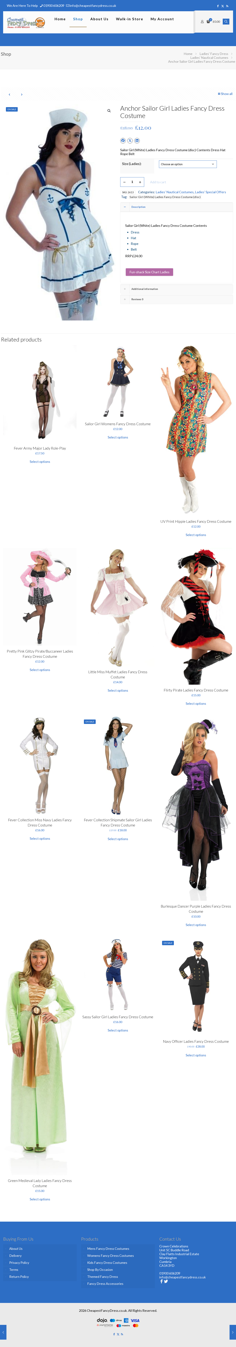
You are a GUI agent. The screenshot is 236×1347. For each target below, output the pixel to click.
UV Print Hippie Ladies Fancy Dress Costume (195, 521)
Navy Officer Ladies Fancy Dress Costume (196, 1041)
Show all (226, 94)
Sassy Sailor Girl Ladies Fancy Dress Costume (117, 1017)
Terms (13, 1270)
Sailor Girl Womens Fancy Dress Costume (118, 424)
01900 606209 (53, 6)
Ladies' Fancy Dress (213, 54)
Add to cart (158, 182)
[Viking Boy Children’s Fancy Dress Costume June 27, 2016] (3, 1332)
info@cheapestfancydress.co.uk (93, 6)
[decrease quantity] (124, 182)
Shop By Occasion (100, 1270)
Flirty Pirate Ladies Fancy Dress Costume (196, 690)
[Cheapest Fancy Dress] (26, 22)
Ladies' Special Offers (210, 192)
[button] (109, 111)
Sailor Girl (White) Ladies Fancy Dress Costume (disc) (165, 197)
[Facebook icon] (218, 6)
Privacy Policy (19, 1263)
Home (188, 54)
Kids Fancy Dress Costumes (107, 1263)
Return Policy (19, 1277)
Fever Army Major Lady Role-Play (40, 448)
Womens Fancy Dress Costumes (110, 1256)
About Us (15, 1249)
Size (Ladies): (131, 164)
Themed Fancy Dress (102, 1277)
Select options (40, 462)
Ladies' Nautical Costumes (209, 58)
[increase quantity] (140, 182)
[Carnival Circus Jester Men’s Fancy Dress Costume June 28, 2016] (233, 1332)
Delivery (15, 1256)
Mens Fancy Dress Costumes (108, 1249)
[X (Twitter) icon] (222, 6)
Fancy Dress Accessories (105, 1284)
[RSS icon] (227, 6)
